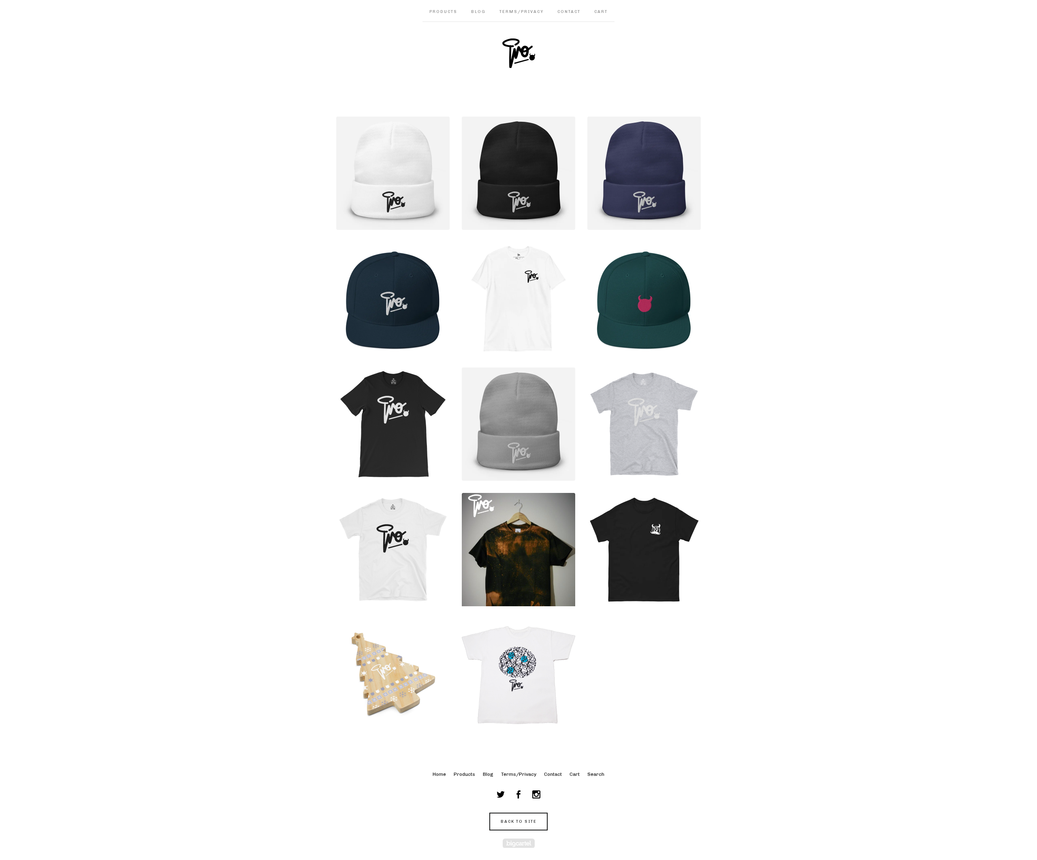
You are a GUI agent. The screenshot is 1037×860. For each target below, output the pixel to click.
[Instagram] (536, 794)
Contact (568, 11)
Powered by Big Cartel (519, 843)
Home (439, 774)
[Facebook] (518, 794)
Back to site (519, 821)
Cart (601, 11)
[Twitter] (501, 794)
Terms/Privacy (521, 11)
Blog (478, 11)
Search (595, 774)
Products (443, 11)
